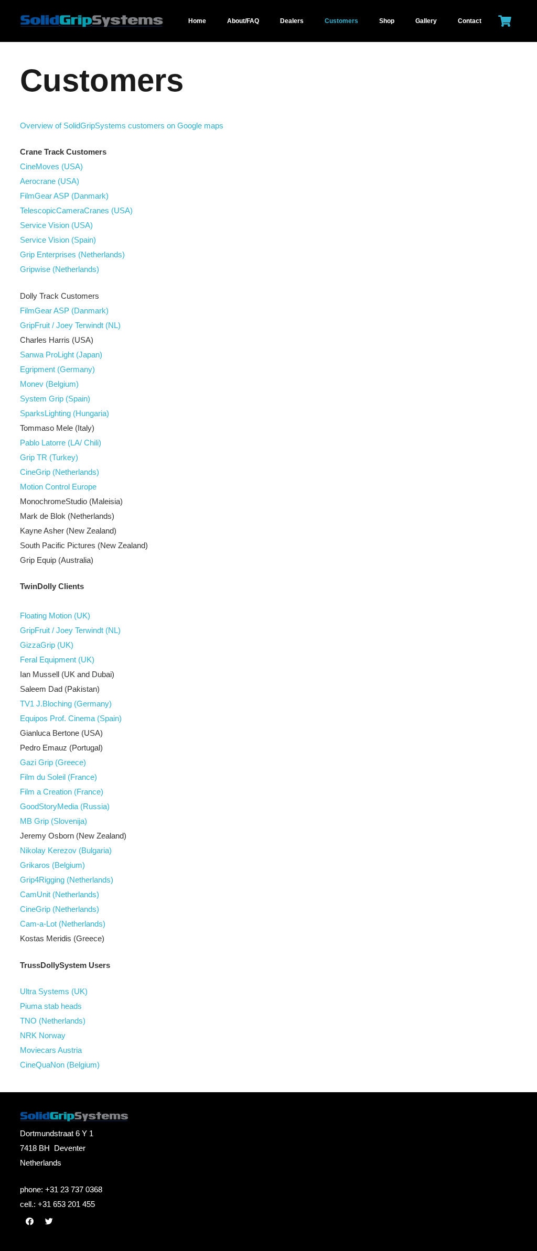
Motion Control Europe (58, 486)
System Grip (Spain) (55, 398)
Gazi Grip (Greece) (53, 762)
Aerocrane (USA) (49, 181)
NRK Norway (43, 1035)
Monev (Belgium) (49, 383)
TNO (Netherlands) (52, 1020)
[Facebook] (30, 1222)
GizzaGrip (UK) (46, 644)
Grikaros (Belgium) (52, 865)
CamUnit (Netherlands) (59, 894)
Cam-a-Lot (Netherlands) (62, 923)
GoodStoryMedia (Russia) (65, 806)
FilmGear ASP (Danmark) (64, 195)
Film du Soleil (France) (58, 777)
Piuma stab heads (51, 1006)
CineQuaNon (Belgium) (60, 1064)
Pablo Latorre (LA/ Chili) (60, 442)
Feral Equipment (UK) (57, 659)
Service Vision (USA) (56, 225)
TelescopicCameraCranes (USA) (76, 210)
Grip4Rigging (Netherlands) (66, 879)
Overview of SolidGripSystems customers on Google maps (121, 125)
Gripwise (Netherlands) (59, 269)
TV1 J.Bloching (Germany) (66, 703)
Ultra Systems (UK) (54, 991)
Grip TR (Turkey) (49, 457)
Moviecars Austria (51, 1050)
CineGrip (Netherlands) (59, 471)
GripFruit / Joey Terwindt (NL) (70, 325)
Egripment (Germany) (57, 369)
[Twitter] (49, 1222)
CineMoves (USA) (51, 166)
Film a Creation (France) (61, 791)
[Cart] (504, 21)
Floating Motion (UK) (55, 615)
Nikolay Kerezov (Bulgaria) (66, 850)
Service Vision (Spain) (58, 239)
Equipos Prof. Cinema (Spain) (71, 718)
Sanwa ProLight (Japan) (61, 354)
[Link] (119, 21)
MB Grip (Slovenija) (53, 821)
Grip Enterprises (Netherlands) (72, 254)
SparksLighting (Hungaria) (64, 413)
